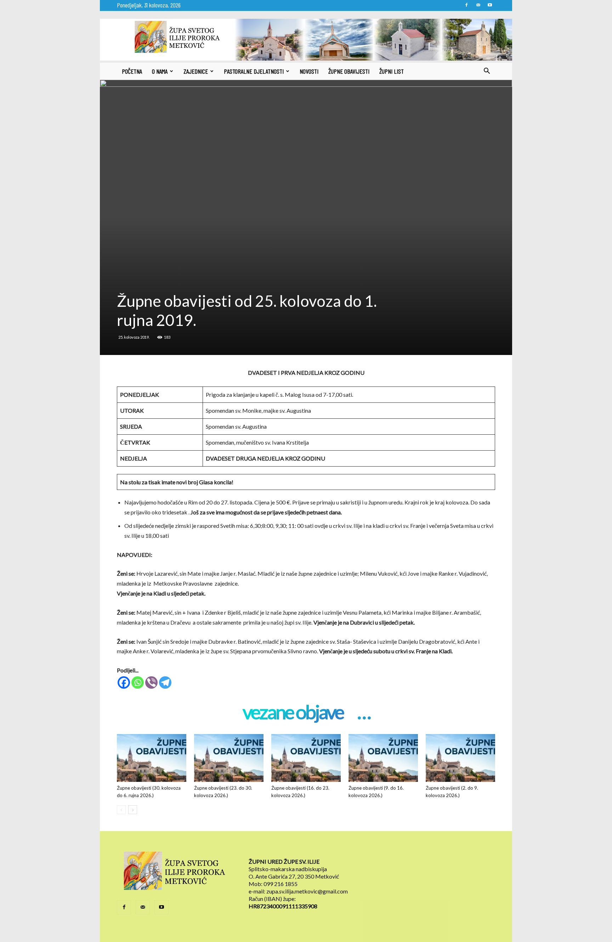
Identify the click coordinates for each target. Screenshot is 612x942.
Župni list (391, 71)
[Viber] (151, 682)
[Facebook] (466, 5)
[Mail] (478, 5)
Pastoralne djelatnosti (254, 71)
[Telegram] (165, 682)
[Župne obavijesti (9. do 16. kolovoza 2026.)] (383, 758)
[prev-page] (121, 809)
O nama (160, 71)
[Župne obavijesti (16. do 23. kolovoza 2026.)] (306, 758)
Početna (132, 71)
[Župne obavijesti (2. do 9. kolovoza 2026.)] (460, 758)
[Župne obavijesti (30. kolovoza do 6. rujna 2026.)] (151, 758)
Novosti (309, 71)
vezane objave (293, 712)
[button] (486, 71)
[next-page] (132, 809)
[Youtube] (489, 5)
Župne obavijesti (348, 71)
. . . (363, 712)
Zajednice (195, 71)
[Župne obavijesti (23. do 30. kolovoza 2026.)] (229, 758)
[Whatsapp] (137, 682)
